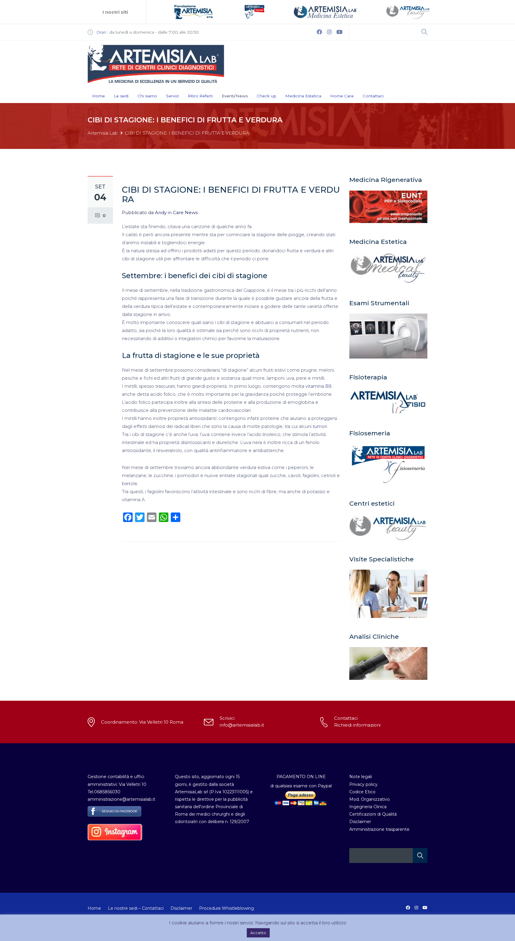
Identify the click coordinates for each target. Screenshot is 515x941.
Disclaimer (360, 821)
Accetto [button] (258, 932)
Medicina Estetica (303, 96)
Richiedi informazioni (357, 725)
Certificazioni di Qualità (373, 814)
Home (98, 96)
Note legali (360, 776)
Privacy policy (363, 784)
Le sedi (121, 96)
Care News (185, 212)
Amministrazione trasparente (379, 829)
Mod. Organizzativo (369, 799)
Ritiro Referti (200, 96)
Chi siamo (147, 96)
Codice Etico (362, 791)
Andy (161, 212)
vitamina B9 (317, 386)
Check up (266, 96)
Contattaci (373, 96)
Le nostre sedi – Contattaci (136, 908)
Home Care (342, 96)
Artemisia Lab (103, 133)
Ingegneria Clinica (368, 806)
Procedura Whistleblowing (226, 908)
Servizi (172, 96)
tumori (320, 426)
